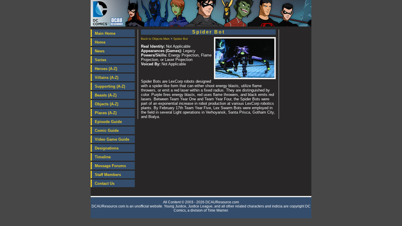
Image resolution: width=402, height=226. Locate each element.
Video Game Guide (112, 139)
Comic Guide (107, 130)
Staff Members (108, 174)
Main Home (105, 33)
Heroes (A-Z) (106, 69)
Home (100, 42)
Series (100, 60)
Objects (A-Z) (106, 104)
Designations (107, 148)
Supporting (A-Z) (110, 86)
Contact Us (104, 183)
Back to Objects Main (155, 38)
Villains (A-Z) (106, 77)
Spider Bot (180, 38)
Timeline (103, 157)
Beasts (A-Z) (106, 95)
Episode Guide (108, 121)
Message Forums (110, 166)
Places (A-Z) (106, 113)
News (99, 51)
